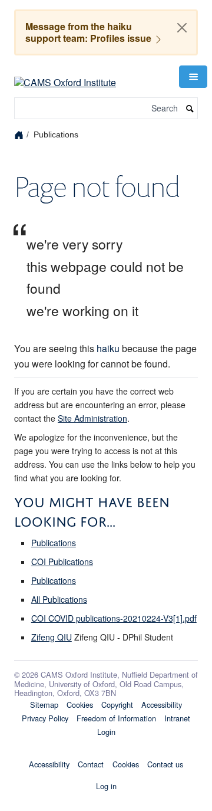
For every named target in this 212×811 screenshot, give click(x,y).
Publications (53, 543)
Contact (91, 764)
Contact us (165, 764)
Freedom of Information (116, 718)
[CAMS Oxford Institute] (65, 75)
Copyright (117, 704)
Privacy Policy (45, 718)
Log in (106, 786)
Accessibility (161, 704)
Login (106, 731)
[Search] (190, 108)
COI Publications (62, 561)
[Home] (20, 134)
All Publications (59, 599)
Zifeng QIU (51, 637)
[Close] (182, 27)
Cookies (80, 704)
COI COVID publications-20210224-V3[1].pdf (114, 618)
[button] (193, 76)
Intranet (177, 718)
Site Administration (92, 418)
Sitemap (44, 704)
